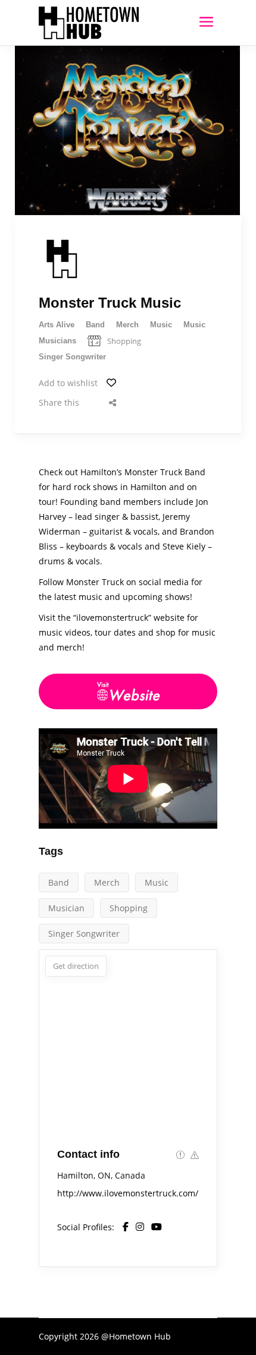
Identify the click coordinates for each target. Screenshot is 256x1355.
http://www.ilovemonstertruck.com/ (127, 1193)
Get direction (76, 966)
